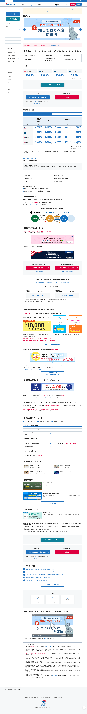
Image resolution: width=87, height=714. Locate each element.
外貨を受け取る (28, 59)
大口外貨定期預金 (29, 446)
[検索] (80, 1)
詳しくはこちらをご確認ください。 (53, 45)
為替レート (47, 646)
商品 (23, 4)
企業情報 (25, 1)
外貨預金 (8, 9)
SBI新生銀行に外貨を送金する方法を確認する (52, 373)
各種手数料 (56, 0)
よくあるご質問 (9, 92)
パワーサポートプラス (65, 443)
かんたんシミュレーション (11, 82)
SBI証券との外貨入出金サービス (34, 204)
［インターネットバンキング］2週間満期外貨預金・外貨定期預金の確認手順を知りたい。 (44, 574)
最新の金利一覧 (28, 178)
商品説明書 (37, 101)
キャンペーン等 (65, 4)
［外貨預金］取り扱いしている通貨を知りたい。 (35, 580)
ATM (65, 0)
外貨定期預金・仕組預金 (11, 45)
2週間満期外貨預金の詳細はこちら (51, 151)
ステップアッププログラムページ (48, 397)
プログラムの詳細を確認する (52, 345)
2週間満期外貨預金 (58, 430)
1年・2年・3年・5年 (67, 114)
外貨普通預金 (9, 42)
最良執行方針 (36, 697)
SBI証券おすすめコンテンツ (70, 55)
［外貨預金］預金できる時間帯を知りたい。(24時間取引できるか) (39, 572)
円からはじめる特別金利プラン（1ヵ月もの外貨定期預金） (37, 433)
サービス (31, 4)
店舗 (61, 0)
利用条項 (60, 697)
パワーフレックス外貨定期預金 (32, 443)
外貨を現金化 (9, 72)
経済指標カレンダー (58, 181)
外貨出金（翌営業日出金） (11, 58)
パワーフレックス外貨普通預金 (32, 430)
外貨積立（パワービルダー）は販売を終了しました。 (36, 11)
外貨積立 (8, 39)
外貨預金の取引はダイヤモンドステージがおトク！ (51, 59)
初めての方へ (52, 503)
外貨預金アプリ (9, 36)
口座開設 (73, 4)
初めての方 (9, 79)
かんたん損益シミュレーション (52, 85)
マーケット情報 (48, 4)
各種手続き (56, 4)
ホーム (6, 689)
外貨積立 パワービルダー (33, 456)
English (76, 0)
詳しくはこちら (27, 413)
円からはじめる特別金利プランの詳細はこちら (31, 151)
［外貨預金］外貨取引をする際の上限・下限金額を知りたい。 (38, 577)
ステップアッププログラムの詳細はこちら (32, 369)
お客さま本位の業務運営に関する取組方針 (49, 697)
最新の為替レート (29, 175)
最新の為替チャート (58, 175)
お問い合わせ (70, 0)
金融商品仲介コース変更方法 (67, 271)
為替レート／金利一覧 (30, 55)
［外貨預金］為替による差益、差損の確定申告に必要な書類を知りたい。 (40, 569)
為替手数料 (27, 181)
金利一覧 (51, 0)
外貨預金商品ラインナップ (70, 59)
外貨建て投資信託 (9, 48)
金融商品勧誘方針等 (29, 697)
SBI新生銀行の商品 (12, 689)
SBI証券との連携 (48, 55)
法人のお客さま (18, 1)
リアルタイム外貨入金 (11, 55)
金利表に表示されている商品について (31, 156)
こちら (44, 301)
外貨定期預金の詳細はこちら (70, 151)
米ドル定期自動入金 (10, 61)
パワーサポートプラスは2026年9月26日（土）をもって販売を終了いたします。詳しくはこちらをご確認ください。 (48, 9)
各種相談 (40, 4)
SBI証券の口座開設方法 (38, 271)
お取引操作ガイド (37, 103)
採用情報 (30, 1)
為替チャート (9, 30)
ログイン (79, 4)
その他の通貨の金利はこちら (30, 158)
